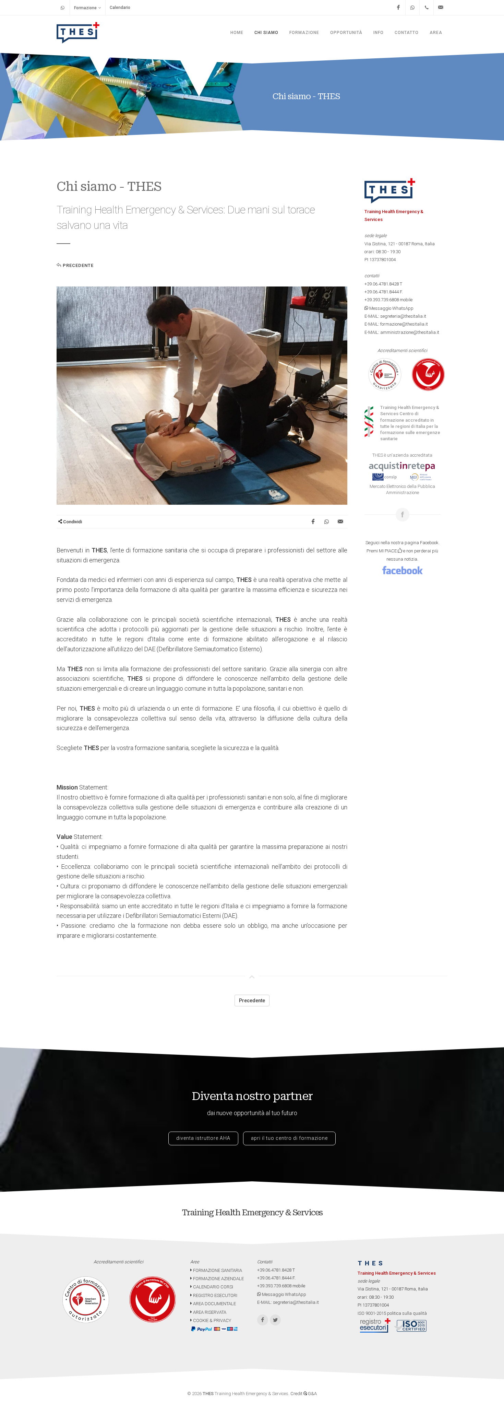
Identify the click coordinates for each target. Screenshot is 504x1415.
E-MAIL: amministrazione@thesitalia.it (401, 332)
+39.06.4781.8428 (381, 283)
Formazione (85, 7)
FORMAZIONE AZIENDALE (218, 1278)
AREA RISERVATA (209, 1312)
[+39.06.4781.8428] (426, 7)
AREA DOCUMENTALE (214, 1303)
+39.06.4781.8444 (381, 291)
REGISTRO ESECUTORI (214, 1295)
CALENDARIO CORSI (212, 1286)
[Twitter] (275, 1319)
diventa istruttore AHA (203, 1138)
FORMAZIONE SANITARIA (217, 1270)
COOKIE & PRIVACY (211, 1320)
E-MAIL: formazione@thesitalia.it (396, 324)
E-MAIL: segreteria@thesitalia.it (395, 316)
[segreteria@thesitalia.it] (440, 7)
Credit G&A (303, 1393)
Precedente (77, 265)
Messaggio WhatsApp (390, 308)
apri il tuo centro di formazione (289, 1138)
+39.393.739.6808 (381, 299)
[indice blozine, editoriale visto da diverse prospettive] (232, 1320)
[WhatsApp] (412, 7)
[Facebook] (398, 7)
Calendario (120, 7)
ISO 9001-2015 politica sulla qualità (392, 1313)
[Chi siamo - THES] (202, 395)
